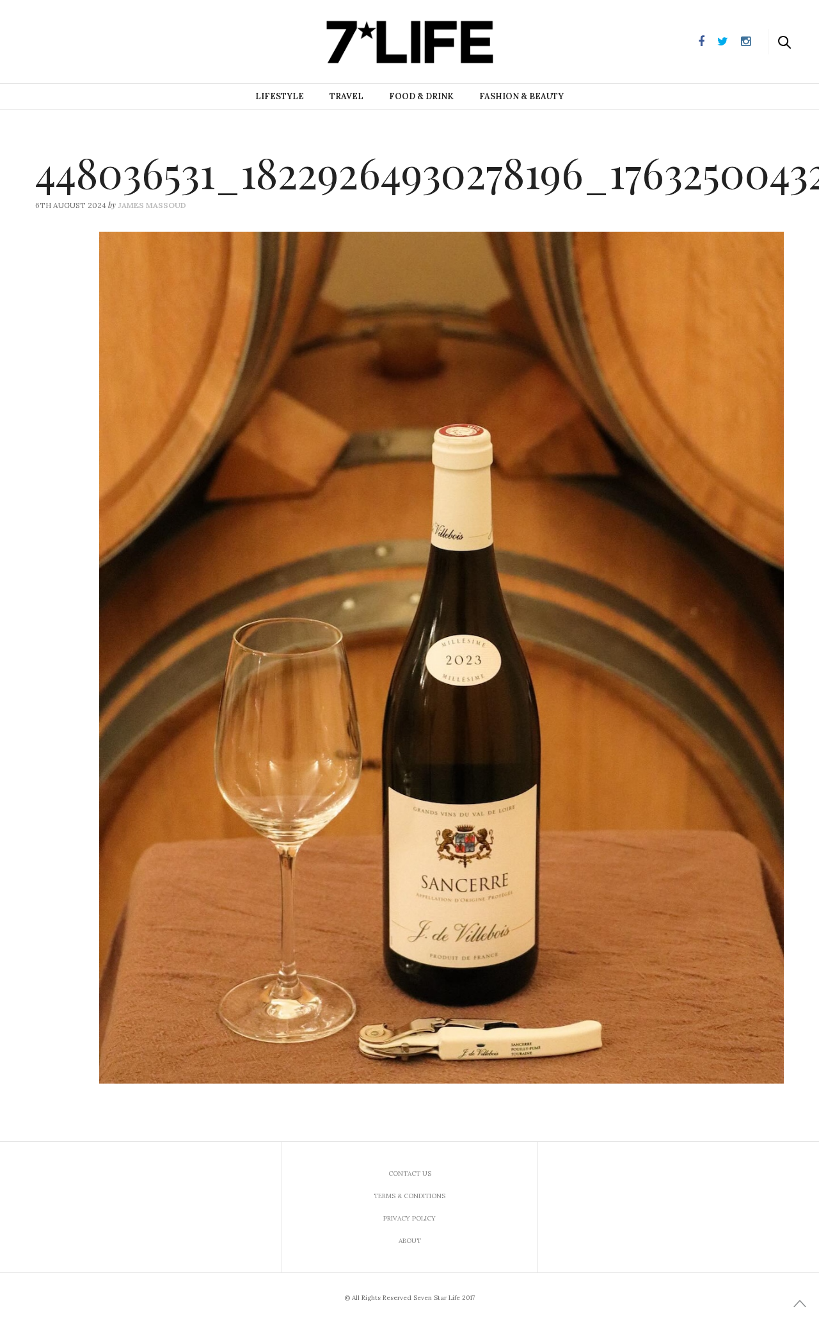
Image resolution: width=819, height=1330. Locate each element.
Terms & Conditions (409, 1196)
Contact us (409, 1173)
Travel (346, 96)
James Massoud (152, 205)
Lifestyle (279, 96)
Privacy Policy (409, 1218)
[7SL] (74, 40)
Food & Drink (421, 96)
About (410, 1241)
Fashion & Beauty (521, 96)
